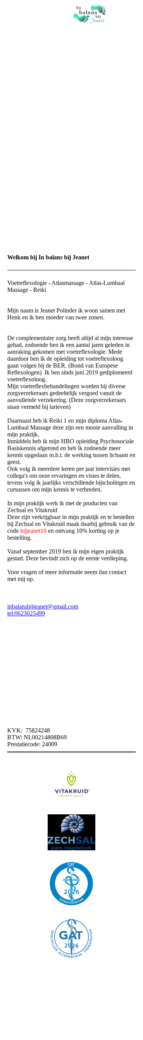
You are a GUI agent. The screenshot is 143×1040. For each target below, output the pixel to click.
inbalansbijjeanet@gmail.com (42, 606)
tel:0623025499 (26, 613)
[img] (89, 13)
